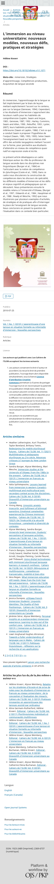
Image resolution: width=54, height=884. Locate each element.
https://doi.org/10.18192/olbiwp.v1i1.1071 (24, 70)
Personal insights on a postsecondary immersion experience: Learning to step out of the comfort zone (30, 621)
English (8, 790)
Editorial (40, 750)
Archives (16, 10)
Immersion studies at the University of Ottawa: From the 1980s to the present (29, 472)
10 (20, 655)
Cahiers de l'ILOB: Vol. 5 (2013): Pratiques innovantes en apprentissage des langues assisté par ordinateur (30, 702)
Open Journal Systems (15, 807)
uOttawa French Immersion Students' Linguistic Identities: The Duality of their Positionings (25, 603)
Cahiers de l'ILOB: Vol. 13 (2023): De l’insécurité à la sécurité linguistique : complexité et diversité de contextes (29, 522)
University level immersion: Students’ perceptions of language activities (27, 534)
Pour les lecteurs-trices (14, 824)
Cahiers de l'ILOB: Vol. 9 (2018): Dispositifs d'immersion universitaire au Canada (29, 499)
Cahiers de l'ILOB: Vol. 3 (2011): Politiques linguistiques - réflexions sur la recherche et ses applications (27, 645)
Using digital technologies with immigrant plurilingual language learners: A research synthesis (29, 562)
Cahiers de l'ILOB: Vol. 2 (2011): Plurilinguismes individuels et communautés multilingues (29, 714)
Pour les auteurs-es (13, 829)
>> (25, 655)
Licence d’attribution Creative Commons (26, 379)
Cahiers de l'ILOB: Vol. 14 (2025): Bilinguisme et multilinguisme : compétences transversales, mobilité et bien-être (29, 570)
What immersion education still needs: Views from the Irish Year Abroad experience (29, 580)
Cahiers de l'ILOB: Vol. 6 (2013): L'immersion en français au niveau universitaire (28, 478)
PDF (9, 296)
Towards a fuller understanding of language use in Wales (26, 639)
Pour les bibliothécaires (14, 833)
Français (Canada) (13, 794)
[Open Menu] (3, 3)
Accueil (6, 10)
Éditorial (21, 711)
